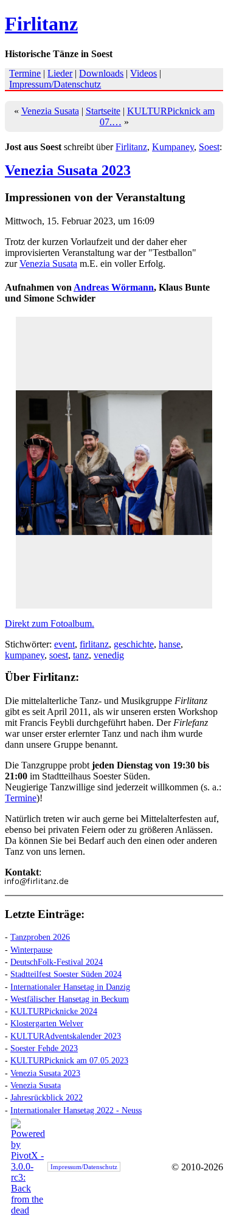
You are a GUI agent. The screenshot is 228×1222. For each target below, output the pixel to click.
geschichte (134, 644)
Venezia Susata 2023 (68, 170)
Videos (143, 73)
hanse (170, 644)
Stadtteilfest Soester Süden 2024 (66, 974)
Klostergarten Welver (46, 1023)
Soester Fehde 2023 (44, 1048)
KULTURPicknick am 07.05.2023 (69, 1060)
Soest (209, 147)
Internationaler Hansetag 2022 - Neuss (76, 1110)
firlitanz (94, 644)
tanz (81, 655)
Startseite (103, 111)
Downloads (101, 73)
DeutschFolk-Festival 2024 (56, 962)
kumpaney (24, 655)
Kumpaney (173, 147)
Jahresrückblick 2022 (46, 1097)
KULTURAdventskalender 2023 (65, 1036)
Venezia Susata (50, 111)
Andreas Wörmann (114, 287)
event (64, 644)
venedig (109, 655)
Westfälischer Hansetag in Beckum (69, 999)
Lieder (59, 73)
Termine (25, 73)
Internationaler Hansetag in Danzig (70, 987)
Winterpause (31, 949)
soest (58, 655)
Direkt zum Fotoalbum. (49, 623)
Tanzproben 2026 (40, 937)
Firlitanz (41, 24)
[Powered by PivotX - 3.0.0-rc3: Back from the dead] (28, 1210)
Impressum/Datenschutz (55, 84)
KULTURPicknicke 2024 (53, 1011)
